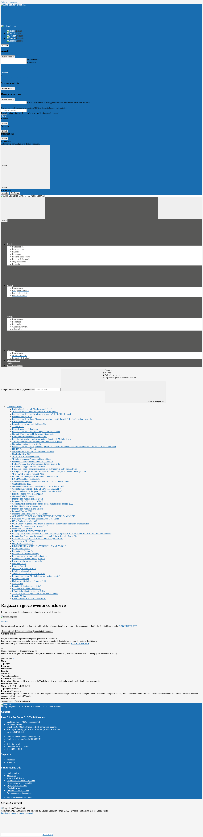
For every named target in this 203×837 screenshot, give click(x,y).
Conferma (15, 193)
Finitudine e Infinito (20, 578)
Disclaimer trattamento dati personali (17, 813)
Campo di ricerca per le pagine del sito (18, 389)
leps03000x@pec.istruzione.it (36, 729)
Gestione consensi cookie (18, 790)
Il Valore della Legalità (22, 421)
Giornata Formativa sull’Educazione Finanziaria (33, 451)
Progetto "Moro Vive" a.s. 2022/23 (27, 494)
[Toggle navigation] (23, 208)
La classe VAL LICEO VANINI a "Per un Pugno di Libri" (37, 538)
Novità (108, 373)
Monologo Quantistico (22, 529)
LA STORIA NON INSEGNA (26, 479)
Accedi (5, 46)
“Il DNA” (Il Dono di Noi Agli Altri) (28, 474)
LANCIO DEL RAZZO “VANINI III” (29, 531)
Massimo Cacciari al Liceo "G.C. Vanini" (30, 514)
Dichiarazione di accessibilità (19, 783)
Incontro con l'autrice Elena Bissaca (27, 509)
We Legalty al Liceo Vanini (24, 541)
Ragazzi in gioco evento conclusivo (27, 561)
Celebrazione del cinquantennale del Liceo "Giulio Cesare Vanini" (41, 481)
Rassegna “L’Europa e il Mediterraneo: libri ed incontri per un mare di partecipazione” (49, 471)
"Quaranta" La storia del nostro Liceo (28, 573)
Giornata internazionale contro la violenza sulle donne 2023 (38, 486)
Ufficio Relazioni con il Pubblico (21, 780)
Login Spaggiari (72, 108)
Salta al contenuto (9, 2)
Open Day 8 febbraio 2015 (24, 568)
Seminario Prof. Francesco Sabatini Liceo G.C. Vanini (35, 519)
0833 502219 (16, 724)
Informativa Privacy (15, 778)
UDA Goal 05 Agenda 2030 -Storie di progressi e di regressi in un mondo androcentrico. (50, 524)
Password (31, 62)
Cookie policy (13, 773)
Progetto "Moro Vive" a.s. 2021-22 (27, 501)
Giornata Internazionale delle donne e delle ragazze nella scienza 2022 (42, 504)
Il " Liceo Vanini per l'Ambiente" (26, 588)
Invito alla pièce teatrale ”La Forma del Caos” (32, 409)
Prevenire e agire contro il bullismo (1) (29, 424)
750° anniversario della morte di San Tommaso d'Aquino (37, 441)
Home (107, 370)
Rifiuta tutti (23, 631)
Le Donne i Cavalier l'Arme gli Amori (28, 558)
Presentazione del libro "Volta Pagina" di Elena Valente (36, 431)
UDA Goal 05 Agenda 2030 (24, 521)
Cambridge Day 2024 (21, 454)
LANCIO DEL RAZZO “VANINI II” (29, 598)
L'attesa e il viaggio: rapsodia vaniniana (29, 466)
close (4, 221)
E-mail (30, 102)
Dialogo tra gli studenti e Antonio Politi (29, 581)
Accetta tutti (43, 631)
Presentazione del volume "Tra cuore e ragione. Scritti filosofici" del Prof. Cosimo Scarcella (52, 419)
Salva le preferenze (22, 701)
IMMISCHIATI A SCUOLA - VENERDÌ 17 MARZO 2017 (39, 546)
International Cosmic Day (23, 551)
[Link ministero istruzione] (13, 5)
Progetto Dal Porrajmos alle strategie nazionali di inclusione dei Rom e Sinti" (45, 536)
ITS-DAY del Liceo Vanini (24, 449)
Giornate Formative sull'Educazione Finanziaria (33, 434)
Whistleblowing (13, 788)
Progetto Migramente (21, 596)
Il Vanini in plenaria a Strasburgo (26, 506)
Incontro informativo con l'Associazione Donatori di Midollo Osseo (41, 439)
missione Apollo (19, 563)
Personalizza (7, 631)
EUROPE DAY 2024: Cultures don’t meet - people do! (36, 464)
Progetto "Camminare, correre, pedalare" (30, 526)
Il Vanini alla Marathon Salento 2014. (28, 591)
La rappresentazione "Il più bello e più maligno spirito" (36, 576)
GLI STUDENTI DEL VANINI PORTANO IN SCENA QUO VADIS (43, 516)
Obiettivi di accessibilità (17, 785)
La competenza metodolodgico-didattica (29, 556)
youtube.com (7, 658)
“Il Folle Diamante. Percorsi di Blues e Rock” (32, 459)
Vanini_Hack (18, 426)
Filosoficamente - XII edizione (25, 429)
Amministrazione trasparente (19, 793)
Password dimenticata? (11, 67)
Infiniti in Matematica (21, 571)
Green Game (17, 583)
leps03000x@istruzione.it (35, 727)
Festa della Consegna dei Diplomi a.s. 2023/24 (32, 461)
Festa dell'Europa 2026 (22, 416)
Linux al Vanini (19, 566)
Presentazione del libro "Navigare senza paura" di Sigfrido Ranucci (41, 414)
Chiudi (4, 123)
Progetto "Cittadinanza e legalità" (26, 586)
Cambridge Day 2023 (21, 484)
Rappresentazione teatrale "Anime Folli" (29, 436)
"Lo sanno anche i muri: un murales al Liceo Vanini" (35, 411)
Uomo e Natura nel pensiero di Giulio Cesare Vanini (35, 476)
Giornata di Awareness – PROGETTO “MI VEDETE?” (36, 489)
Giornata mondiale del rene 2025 (26, 444)
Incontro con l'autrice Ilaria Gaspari (27, 499)
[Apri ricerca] (180, 208)
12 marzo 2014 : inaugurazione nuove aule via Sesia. (35, 593)
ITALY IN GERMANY (22, 543)
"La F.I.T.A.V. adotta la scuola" (26, 456)
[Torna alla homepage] (101, 196)
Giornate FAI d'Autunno (23, 496)
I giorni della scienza (21, 548)
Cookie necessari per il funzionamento (18, 651)
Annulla (5, 193)
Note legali (11, 775)
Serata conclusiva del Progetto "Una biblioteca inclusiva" (37, 491)
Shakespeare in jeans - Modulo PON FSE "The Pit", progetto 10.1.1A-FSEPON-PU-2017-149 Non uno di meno (61, 533)
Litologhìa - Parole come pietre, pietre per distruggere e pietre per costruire (44, 469)
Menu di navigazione (155, 402)
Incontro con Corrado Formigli (25, 553)
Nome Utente (33, 59)
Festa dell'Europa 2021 (22, 511)
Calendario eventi (112, 375)
